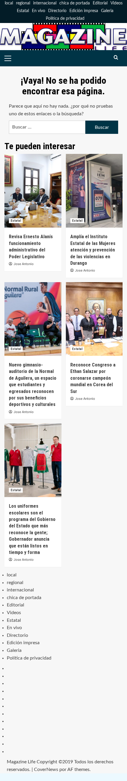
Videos (116, 3)
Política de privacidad (65, 19)
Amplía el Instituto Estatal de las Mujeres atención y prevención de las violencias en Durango (92, 250)
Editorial (100, 3)
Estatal (23, 11)
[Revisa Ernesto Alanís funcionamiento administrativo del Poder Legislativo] (32, 191)
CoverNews (46, 769)
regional (23, 3)
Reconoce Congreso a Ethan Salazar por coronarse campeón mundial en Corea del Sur (92, 378)
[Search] (116, 57)
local (9, 3)
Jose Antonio (24, 264)
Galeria (107, 11)
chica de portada (74, 3)
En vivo (38, 11)
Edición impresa (83, 11)
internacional (44, 3)
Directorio (57, 11)
